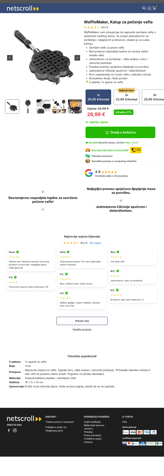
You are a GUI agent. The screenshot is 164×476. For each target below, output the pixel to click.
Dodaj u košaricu (123, 132)
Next (77, 58)
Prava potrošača (92, 435)
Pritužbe (88, 432)
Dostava (88, 442)
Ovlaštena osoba (93, 438)
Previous (10, 58)
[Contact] (149, 8)
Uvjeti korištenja (92, 421)
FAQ (124, 421)
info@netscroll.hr (54, 430)
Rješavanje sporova (94, 425)
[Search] (144, 8)
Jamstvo (88, 428)
